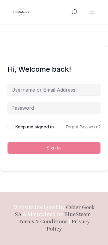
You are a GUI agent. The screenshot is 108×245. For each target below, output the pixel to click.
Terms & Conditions (43, 221)
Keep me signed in (34, 126)
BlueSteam (77, 214)
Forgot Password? (83, 127)
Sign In (54, 148)
